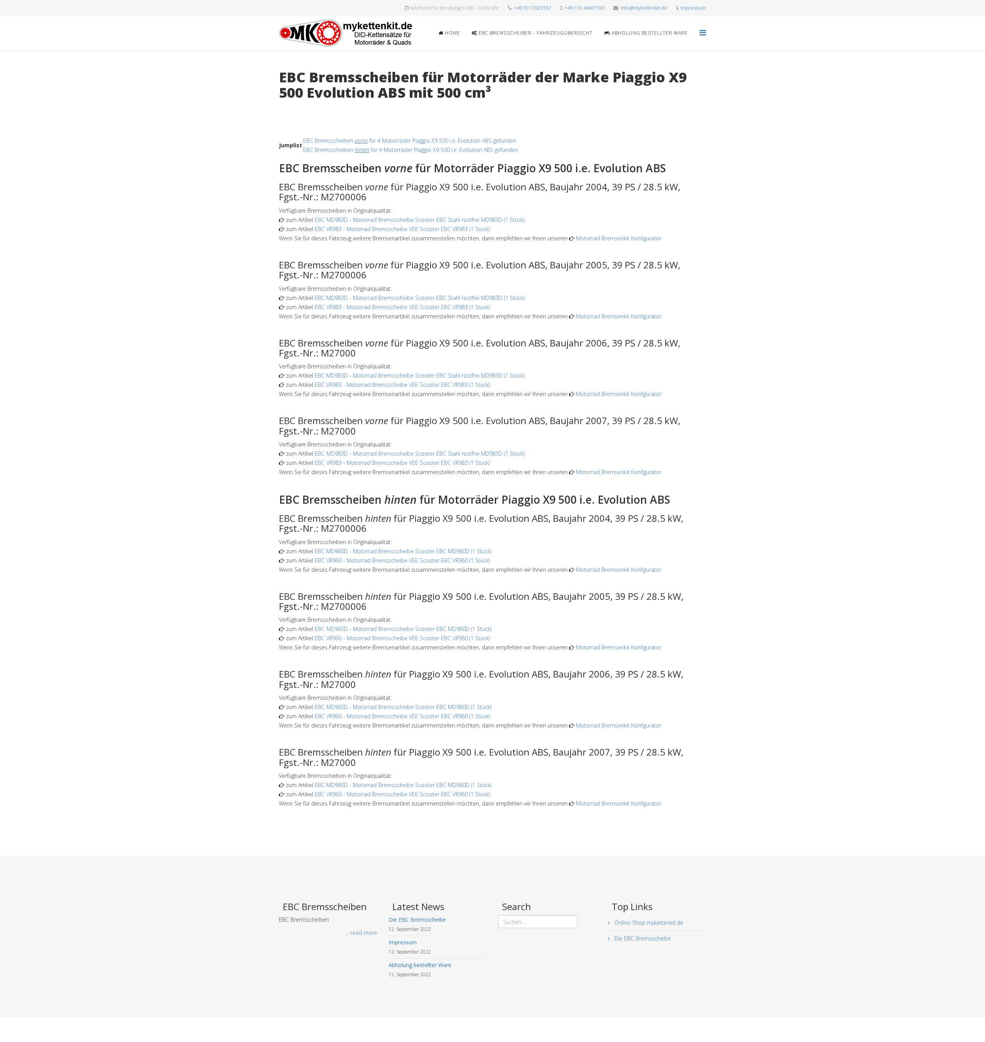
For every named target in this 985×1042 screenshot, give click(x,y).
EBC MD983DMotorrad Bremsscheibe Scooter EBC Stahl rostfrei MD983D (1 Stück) (419, 219)
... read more (361, 932)
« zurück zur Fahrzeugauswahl (315, 108)
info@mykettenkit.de (644, 8)
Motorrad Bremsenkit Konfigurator (618, 238)
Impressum (693, 8)
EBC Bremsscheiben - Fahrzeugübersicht (535, 33)
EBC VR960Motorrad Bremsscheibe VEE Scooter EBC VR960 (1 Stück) (402, 560)
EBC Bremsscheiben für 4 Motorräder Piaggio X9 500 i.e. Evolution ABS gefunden (409, 140)
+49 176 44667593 (584, 8)
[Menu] (703, 32)
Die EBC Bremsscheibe (642, 938)
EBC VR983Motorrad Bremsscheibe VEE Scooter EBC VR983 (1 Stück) (402, 229)
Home (451, 33)
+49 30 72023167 (532, 8)
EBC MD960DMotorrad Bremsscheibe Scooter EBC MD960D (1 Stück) (403, 551)
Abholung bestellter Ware (649, 33)
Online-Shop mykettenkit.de (648, 922)
